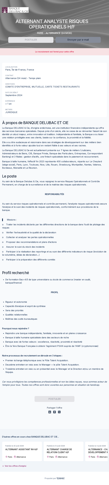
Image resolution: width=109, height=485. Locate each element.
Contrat (9, 75)
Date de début (11, 92)
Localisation (11, 67)
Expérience (10, 101)
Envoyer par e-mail (78, 39)
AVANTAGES (10, 84)
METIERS (8, 110)
